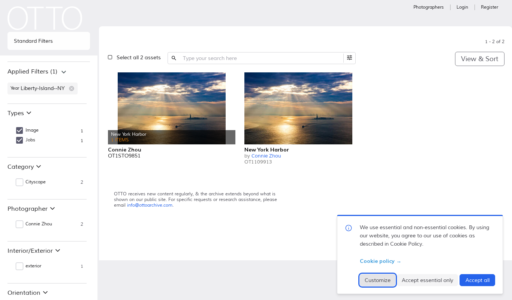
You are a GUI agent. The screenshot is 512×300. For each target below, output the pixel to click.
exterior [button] (33, 266)
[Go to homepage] (44, 18)
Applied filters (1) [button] (32, 71)
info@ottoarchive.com (149, 205)
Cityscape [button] (35, 182)
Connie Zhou (266, 156)
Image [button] (32, 130)
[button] (72, 88)
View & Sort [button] (479, 59)
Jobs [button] (30, 140)
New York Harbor (266, 149)
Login (462, 7)
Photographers (428, 7)
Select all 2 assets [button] (139, 57)
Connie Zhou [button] (38, 224)
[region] (48, 83)
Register (489, 7)
